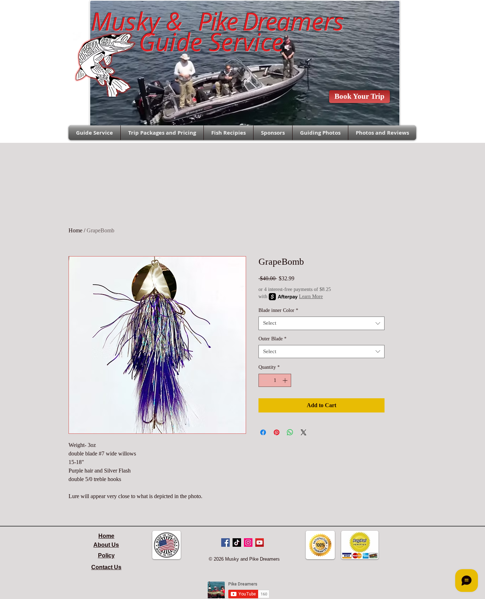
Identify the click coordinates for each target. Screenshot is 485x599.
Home (75, 230)
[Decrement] (264, 380)
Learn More (311, 296)
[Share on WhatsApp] (290, 432)
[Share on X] (303, 432)
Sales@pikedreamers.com (33, 13)
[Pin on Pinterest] (276, 432)
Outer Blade (272, 338)
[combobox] (321, 323)
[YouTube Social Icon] (259, 542)
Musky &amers (211, 21)
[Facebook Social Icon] (225, 542)
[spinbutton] (274, 380)
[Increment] (285, 380)
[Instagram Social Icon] (248, 542)
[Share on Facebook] (263, 432)
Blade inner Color (278, 310)
